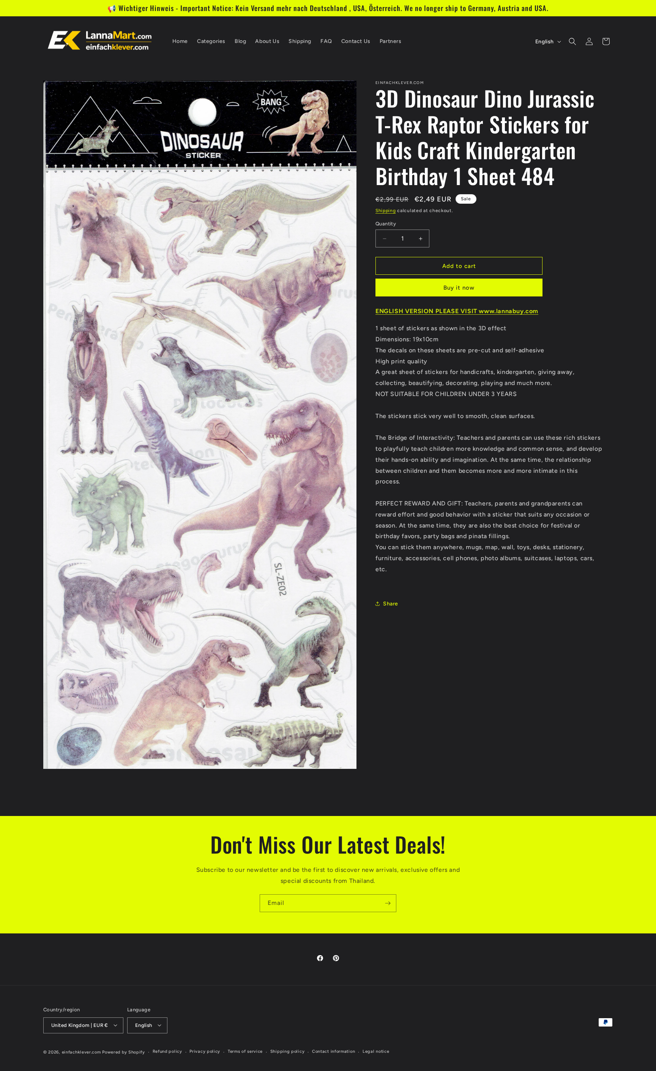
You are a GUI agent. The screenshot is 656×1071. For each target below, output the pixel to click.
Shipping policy (287, 1051)
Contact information (333, 1051)
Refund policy (167, 1051)
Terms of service (245, 1051)
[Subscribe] (387, 903)
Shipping (385, 210)
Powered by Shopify (123, 1051)
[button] (572, 41)
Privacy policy (204, 1051)
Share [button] (390, 603)
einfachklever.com (81, 1051)
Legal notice (376, 1051)
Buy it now (459, 287)
